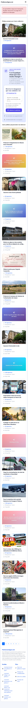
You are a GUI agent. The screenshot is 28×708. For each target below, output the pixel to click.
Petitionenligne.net (7, 2)
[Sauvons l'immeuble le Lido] (14, 33)
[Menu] (25, 2)
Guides (4, 664)
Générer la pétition (14, 110)
